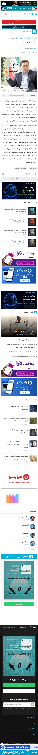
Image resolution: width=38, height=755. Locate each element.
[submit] (32, 704)
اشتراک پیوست (19, 604)
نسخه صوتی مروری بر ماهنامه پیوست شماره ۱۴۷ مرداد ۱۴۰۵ (15, 221)
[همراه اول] (19, 752)
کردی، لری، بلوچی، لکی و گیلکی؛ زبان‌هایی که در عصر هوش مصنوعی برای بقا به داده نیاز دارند (16, 459)
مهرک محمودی (24, 517)
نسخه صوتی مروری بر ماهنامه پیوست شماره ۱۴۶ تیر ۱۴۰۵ (15, 231)
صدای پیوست (27, 32)
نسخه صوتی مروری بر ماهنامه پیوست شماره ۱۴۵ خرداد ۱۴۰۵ (15, 242)
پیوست (34, 38)
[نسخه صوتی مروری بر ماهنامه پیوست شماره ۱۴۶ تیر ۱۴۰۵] (32, 236)
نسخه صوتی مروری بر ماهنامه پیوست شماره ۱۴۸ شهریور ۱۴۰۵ (15, 210)
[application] (19, 95)
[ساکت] (29, 95)
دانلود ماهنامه (19, 685)
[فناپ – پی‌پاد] (19, 275)
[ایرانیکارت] (19, 747)
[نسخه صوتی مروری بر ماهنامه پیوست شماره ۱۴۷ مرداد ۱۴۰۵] (32, 225)
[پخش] (4, 95)
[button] (36, 14)
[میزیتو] (19, 480)
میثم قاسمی (25, 542)
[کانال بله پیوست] (19, 8)
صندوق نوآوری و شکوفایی (20, 168)
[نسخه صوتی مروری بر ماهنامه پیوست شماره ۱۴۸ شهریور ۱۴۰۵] (32, 215)
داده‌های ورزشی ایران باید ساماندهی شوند (23, 356)
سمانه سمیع (25, 533)
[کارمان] (19, 498)
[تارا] (19, 257)
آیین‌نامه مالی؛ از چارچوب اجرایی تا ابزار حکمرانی (21, 352)
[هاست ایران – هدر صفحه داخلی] (19, 27)
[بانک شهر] (19, 22)
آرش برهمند (25, 525)
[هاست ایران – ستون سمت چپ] (19, 190)
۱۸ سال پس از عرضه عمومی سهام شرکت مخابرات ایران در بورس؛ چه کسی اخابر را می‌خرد (17, 444)
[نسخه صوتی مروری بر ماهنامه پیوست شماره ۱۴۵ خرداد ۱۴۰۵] (32, 247)
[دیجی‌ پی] (19, 3)
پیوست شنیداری (19, 38)
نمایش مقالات (19, 691)
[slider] (33, 95)
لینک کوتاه (7, 179)
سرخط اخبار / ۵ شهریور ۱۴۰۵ (27, 340)
